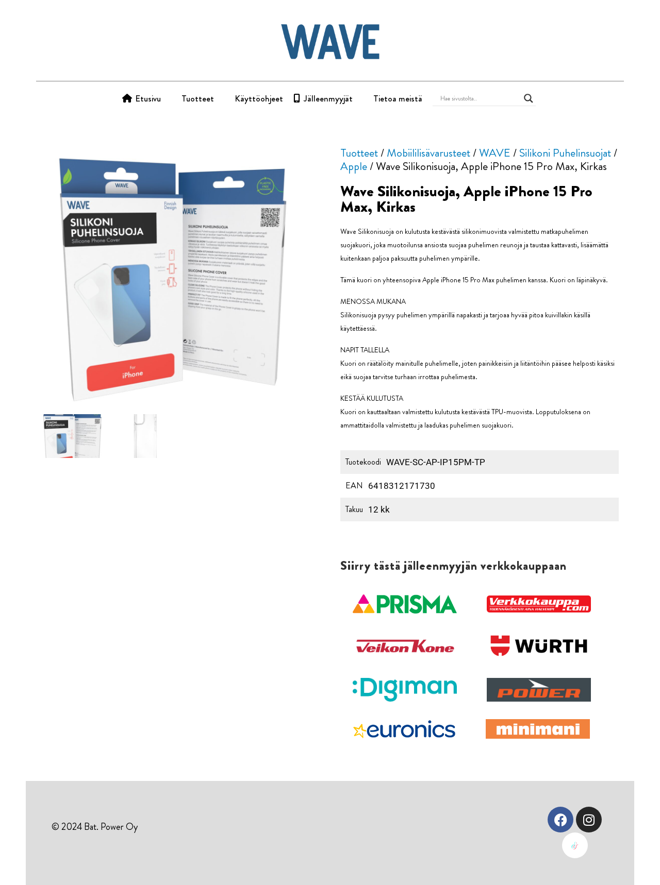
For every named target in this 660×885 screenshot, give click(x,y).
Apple (353, 166)
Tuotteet (198, 98)
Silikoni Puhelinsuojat (565, 153)
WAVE (494, 153)
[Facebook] (560, 819)
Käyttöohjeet (259, 98)
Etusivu (148, 98)
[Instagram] (589, 819)
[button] (404, 604)
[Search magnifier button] (528, 98)
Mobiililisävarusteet (428, 153)
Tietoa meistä (397, 98)
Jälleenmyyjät (328, 98)
